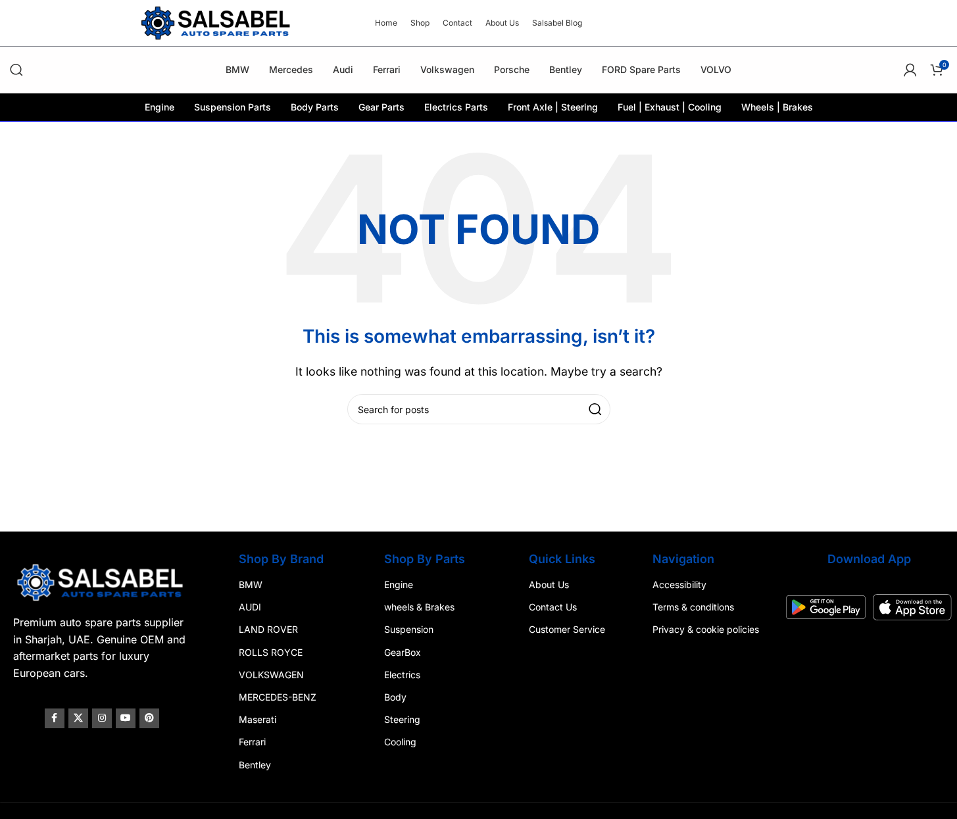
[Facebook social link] (54, 718)
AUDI (250, 606)
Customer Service (567, 629)
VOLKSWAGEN (271, 674)
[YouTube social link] (125, 718)
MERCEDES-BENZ (277, 697)
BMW (250, 584)
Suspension (408, 629)
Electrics (402, 674)
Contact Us (553, 606)
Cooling (400, 741)
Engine (398, 584)
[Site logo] (217, 21)
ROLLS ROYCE (271, 651)
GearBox (402, 651)
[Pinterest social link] (149, 718)
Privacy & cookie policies (705, 629)
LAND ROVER (268, 629)
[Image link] (101, 581)
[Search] (16, 70)
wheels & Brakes (419, 606)
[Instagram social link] (102, 718)
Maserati (257, 719)
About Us (549, 584)
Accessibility (679, 584)
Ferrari (252, 741)
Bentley (255, 764)
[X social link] (78, 718)
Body (395, 697)
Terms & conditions (693, 606)
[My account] (910, 70)
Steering (402, 719)
